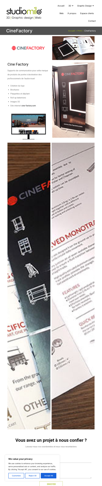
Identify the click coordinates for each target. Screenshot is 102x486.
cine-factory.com (28, 105)
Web (61, 13)
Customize (16, 476)
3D (69, 5)
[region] (32, 468)
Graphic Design (84, 5)
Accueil (61, 5)
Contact (92, 21)
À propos (72, 13)
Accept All (48, 476)
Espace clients (87, 13)
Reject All (32, 476)
